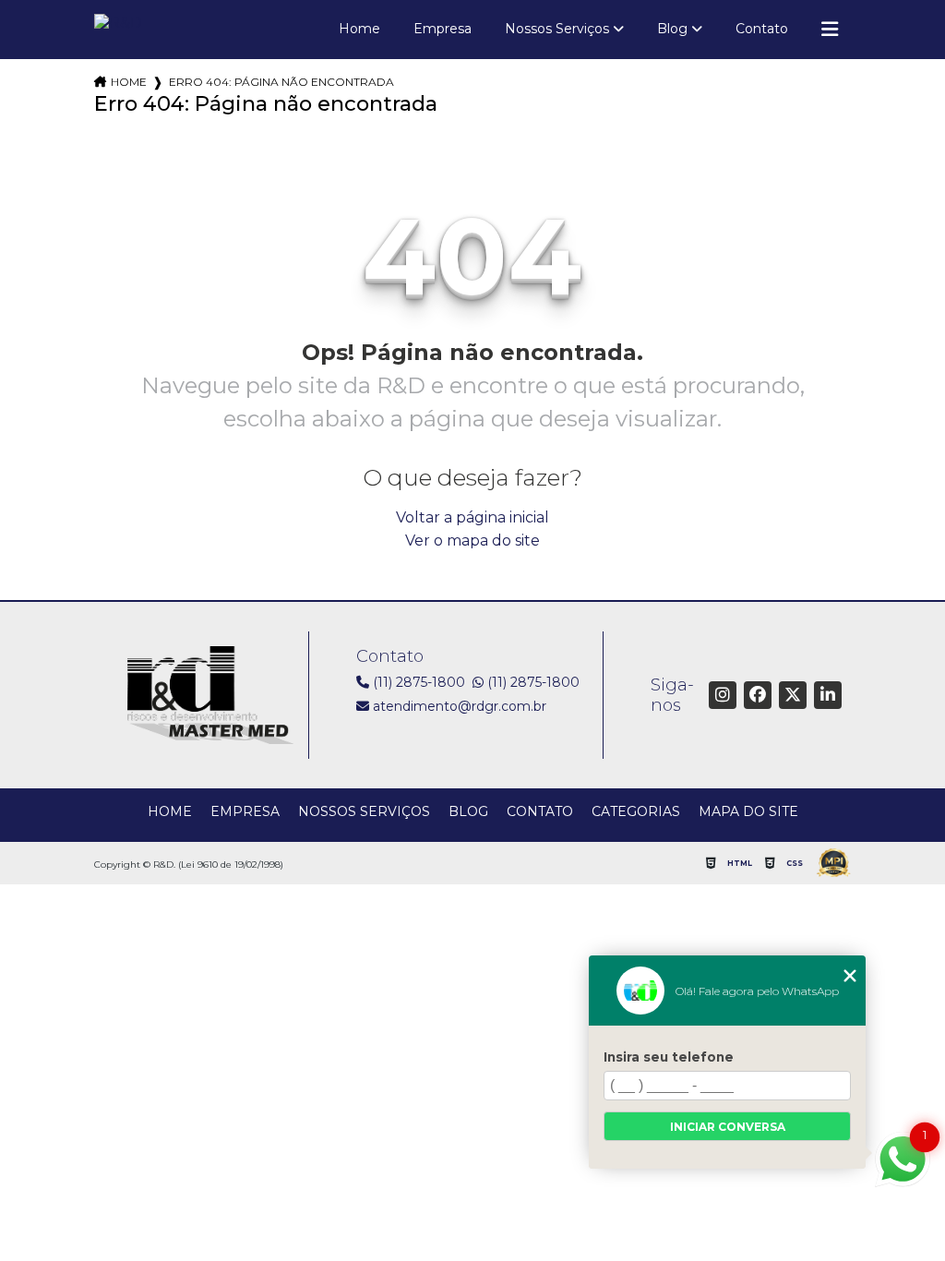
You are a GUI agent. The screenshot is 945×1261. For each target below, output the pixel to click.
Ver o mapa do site (472, 540)
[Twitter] (793, 695)
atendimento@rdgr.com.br (457, 706)
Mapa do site (748, 811)
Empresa (442, 28)
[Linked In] (828, 695)
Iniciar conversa (727, 1127)
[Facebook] (758, 695)
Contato (762, 28)
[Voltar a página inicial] (118, 26)
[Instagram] (722, 695)
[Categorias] (829, 29)
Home (359, 28)
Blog (672, 28)
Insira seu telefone (669, 1057)
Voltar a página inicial (472, 517)
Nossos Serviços (557, 28)
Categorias (636, 811)
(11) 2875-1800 (417, 682)
